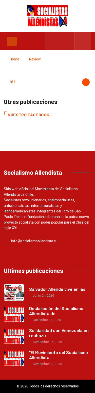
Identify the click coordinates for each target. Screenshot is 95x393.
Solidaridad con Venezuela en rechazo (59, 333)
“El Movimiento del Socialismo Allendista (58, 355)
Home (14, 59)
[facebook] (52, 41)
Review (35, 59)
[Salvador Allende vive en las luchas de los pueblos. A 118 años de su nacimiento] (14, 292)
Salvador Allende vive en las (57, 289)
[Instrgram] (68, 41)
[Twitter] (60, 41)
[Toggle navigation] (12, 41)
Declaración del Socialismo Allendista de (56, 310)
